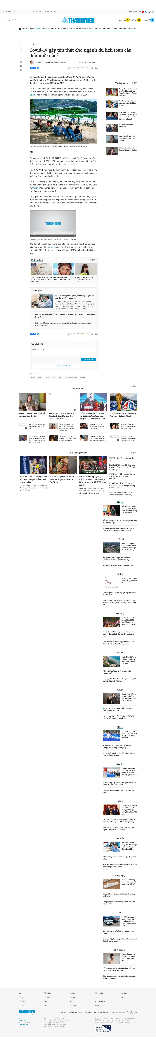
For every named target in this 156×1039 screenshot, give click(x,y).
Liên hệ (53, 12)
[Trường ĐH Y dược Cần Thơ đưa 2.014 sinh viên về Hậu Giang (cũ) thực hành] (111, 772)
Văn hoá (73, 997)
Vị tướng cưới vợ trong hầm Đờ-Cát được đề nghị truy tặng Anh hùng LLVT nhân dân (118, 529)
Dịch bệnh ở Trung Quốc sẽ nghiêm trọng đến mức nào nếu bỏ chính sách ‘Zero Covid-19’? (63, 324)
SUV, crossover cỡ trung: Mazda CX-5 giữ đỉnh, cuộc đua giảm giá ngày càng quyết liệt (129, 921)
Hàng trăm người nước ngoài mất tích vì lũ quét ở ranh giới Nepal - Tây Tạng (129, 547)
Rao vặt (123, 997)
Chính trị (25, 28)
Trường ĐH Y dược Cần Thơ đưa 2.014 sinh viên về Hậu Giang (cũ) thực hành (129, 771)
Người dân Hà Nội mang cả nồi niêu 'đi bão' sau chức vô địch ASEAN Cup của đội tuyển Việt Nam (120, 634)
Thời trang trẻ (131, 28)
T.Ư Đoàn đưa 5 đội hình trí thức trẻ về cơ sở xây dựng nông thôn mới (129, 734)
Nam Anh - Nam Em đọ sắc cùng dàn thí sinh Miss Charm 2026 (118, 709)
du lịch (54, 247)
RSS (80, 1012)
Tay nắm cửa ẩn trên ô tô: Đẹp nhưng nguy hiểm (118, 932)
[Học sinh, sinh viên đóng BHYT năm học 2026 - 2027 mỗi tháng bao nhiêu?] (111, 847)
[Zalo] (153, 12)
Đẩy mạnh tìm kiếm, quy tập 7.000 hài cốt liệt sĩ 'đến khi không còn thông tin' (129, 509)
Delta (60, 377)
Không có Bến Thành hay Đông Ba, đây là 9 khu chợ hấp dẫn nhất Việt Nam (120, 680)
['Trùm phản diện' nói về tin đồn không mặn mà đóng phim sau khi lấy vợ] (111, 698)
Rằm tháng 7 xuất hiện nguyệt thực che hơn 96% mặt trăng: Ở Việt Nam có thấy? (119, 643)
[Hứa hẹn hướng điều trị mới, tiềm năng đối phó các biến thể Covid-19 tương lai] (42, 301)
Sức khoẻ (47, 997)
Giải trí (91, 28)
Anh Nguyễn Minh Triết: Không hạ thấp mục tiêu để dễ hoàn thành (119, 754)
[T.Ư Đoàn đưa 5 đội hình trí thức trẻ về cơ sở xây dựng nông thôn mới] (111, 735)
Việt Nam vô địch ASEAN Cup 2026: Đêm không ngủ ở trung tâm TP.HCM (129, 621)
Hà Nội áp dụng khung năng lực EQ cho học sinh (118, 791)
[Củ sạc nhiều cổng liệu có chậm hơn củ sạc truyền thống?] (111, 884)
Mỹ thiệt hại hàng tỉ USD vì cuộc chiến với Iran (119, 565)
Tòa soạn (88, 1012)
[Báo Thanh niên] (27, 1012)
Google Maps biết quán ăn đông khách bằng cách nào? (119, 895)
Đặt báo (63, 1012)
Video (115, 28)
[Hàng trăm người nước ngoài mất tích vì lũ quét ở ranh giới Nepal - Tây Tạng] (111, 547)
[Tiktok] (149, 12)
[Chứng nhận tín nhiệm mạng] (103, 1029)
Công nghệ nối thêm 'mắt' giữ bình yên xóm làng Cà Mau (119, 903)
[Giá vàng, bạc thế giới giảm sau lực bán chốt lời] (111, 582)
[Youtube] (143, 12)
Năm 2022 (82, 377)
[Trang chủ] (20, 28)
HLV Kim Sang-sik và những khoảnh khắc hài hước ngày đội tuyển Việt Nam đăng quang (119, 821)
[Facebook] (146, 12)
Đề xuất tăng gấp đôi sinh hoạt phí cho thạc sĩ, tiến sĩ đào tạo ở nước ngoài (119, 784)
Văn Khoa (38, 62)
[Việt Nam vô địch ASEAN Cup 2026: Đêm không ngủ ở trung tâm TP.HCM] (111, 622)
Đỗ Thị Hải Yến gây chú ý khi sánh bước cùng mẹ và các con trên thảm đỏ (119, 969)
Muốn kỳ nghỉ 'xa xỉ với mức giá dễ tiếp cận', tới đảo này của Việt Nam (129, 660)
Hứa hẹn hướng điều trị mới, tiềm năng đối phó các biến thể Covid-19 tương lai (74, 297)
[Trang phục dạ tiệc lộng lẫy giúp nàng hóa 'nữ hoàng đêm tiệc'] (111, 958)
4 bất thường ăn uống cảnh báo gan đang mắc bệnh (119, 858)
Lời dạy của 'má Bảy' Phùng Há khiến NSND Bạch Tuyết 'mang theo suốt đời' (118, 717)
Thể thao (97, 28)
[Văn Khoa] (32, 62)
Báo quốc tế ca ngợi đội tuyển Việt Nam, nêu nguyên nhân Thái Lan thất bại (119, 829)
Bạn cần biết (37, 12)
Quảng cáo (73, 1012)
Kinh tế (44, 28)
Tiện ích (46, 12)
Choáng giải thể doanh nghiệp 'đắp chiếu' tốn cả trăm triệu (119, 594)
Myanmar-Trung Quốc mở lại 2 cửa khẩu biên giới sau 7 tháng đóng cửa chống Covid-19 (65, 316)
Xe (111, 28)
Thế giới (38, 28)
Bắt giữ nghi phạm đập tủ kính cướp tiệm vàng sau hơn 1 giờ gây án (120, 522)
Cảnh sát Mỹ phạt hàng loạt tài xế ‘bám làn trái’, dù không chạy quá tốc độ (120, 940)
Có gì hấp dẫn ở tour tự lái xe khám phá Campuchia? (117, 672)
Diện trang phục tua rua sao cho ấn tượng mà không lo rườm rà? (119, 977)
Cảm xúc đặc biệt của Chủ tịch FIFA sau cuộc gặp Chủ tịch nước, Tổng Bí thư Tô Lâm (129, 810)
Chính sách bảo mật (101, 1012)
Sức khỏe (58, 28)
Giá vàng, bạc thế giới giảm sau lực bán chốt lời (129, 581)
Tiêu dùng (122, 28)
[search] (21, 20)
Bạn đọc (123, 993)
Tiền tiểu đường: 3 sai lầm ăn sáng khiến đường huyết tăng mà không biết (120, 866)
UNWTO (54, 377)
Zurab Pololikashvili (71, 377)
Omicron (36, 188)
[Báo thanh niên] (78, 20)
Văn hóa (85, 28)
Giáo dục (72, 28)
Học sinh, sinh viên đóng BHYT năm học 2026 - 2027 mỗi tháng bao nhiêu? (129, 846)
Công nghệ (106, 28)
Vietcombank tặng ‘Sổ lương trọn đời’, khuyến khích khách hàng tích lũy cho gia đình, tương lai (119, 602)
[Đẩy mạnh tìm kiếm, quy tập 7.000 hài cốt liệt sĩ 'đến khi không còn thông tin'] (111, 510)
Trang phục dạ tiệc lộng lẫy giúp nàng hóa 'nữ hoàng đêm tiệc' (129, 957)
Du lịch (78, 28)
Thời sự (31, 28)
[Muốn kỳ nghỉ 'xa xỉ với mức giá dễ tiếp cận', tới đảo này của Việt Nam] (111, 661)
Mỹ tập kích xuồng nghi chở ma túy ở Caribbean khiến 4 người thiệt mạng (116, 559)
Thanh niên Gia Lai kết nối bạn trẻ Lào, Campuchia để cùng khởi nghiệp (117, 747)
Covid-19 (34, 95)
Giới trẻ (65, 28)
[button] (21, 46)
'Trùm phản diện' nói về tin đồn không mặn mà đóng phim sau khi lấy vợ (129, 697)
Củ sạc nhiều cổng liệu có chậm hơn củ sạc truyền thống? (129, 882)
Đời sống (51, 28)
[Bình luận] (21, 62)
